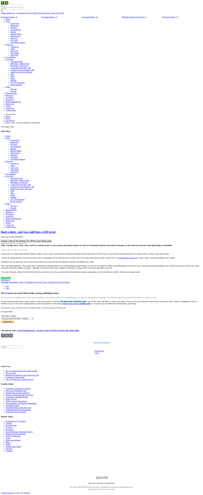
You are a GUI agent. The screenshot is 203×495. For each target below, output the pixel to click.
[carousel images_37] (170, 17)
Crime (8, 438)
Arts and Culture (93, 467)
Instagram (92, 471)
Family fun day (11, 399)
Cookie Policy (100, 483)
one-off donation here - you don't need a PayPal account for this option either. (49, 331)
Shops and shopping (13, 440)
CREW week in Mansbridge (16, 401)
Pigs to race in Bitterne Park (16, 391)
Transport (9, 451)
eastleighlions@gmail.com (127, 258)
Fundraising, (29, 282)
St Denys (9, 428)
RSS (124, 471)
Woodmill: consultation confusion (18, 389)
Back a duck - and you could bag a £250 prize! (28, 231)
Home (8, 116)
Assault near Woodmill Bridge (17, 397)
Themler (26, 493)
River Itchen (65, 282)
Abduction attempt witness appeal (18, 410)
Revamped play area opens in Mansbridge (21, 403)
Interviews (106, 467)
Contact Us (90, 459)
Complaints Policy (110, 483)
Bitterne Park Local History (122, 459)
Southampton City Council (15, 421)
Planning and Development (16, 434)
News (8, 118)
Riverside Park (11, 425)
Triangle (9, 423)
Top (101, 455)
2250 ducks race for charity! (16, 412)
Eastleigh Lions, (54, 282)
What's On (138, 459)
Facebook (84, 471)
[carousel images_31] (49, 17)
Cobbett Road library (13, 447)
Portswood (10, 430)
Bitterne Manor (102, 463)
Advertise (72, 459)
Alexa (128, 471)
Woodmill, (5, 282)
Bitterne (109, 463)
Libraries (9, 449)
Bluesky (101, 471)
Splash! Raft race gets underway (18, 393)
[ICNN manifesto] (101, 477)
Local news (5, 280)
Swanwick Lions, (41, 282)
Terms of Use (91, 483)
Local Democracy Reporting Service (19, 432)
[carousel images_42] (9, 17)
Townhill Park (93, 463)
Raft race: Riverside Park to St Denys (19, 395)
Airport (112, 467)
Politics (8, 444)
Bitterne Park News (103, 459)
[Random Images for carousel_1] (134, 17)
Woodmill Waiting (12, 406)
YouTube (117, 471)
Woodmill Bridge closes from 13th (18, 408)
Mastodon (109, 471)
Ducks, (22, 282)
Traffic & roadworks (13, 436)
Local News (10, 121)
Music (8, 442)
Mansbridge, (14, 282)
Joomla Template (7, 493)
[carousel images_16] (89, 17)
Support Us (81, 459)
